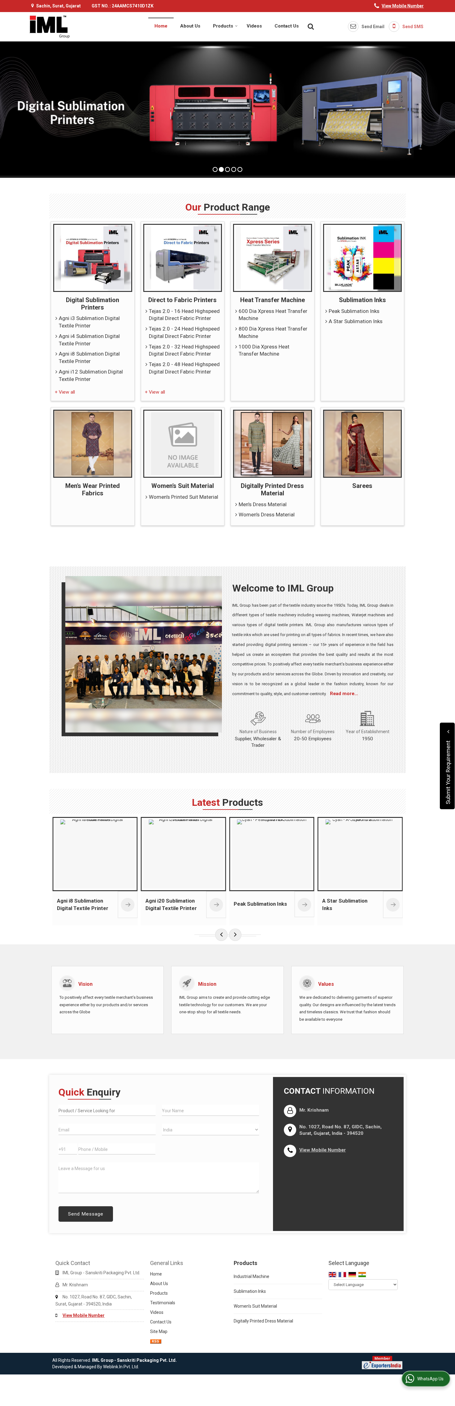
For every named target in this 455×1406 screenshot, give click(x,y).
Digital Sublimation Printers (92, 303)
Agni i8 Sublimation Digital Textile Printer (89, 357)
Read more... (344, 693)
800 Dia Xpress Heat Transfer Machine (273, 332)
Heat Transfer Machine (272, 300)
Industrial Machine (251, 1276)
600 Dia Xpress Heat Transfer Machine (273, 315)
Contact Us (287, 26)
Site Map (158, 1331)
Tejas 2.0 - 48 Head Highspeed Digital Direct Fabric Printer (184, 368)
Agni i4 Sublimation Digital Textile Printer (89, 340)
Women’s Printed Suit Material (183, 497)
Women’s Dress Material (267, 514)
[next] (235, 935)
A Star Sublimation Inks (356, 321)
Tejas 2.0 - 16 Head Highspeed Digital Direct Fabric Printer (184, 315)
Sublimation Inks (362, 300)
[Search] (310, 26)
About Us (190, 26)
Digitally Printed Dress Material (272, 489)
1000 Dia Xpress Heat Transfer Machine (264, 350)
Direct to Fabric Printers (182, 300)
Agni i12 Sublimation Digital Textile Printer (91, 375)
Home (160, 26)
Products (223, 26)
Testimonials (162, 1302)
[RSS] (155, 1341)
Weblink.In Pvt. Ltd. (121, 1366)
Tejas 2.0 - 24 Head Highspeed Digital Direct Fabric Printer (184, 332)
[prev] (221, 935)
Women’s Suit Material (182, 485)
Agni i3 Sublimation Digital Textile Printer (89, 322)
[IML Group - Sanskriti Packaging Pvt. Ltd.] (49, 26)
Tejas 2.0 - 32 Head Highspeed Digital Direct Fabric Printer (184, 350)
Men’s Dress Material (263, 504)
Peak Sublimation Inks (354, 311)
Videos (254, 26)
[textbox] (107, 1110)
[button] (403, 5)
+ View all (65, 392)
